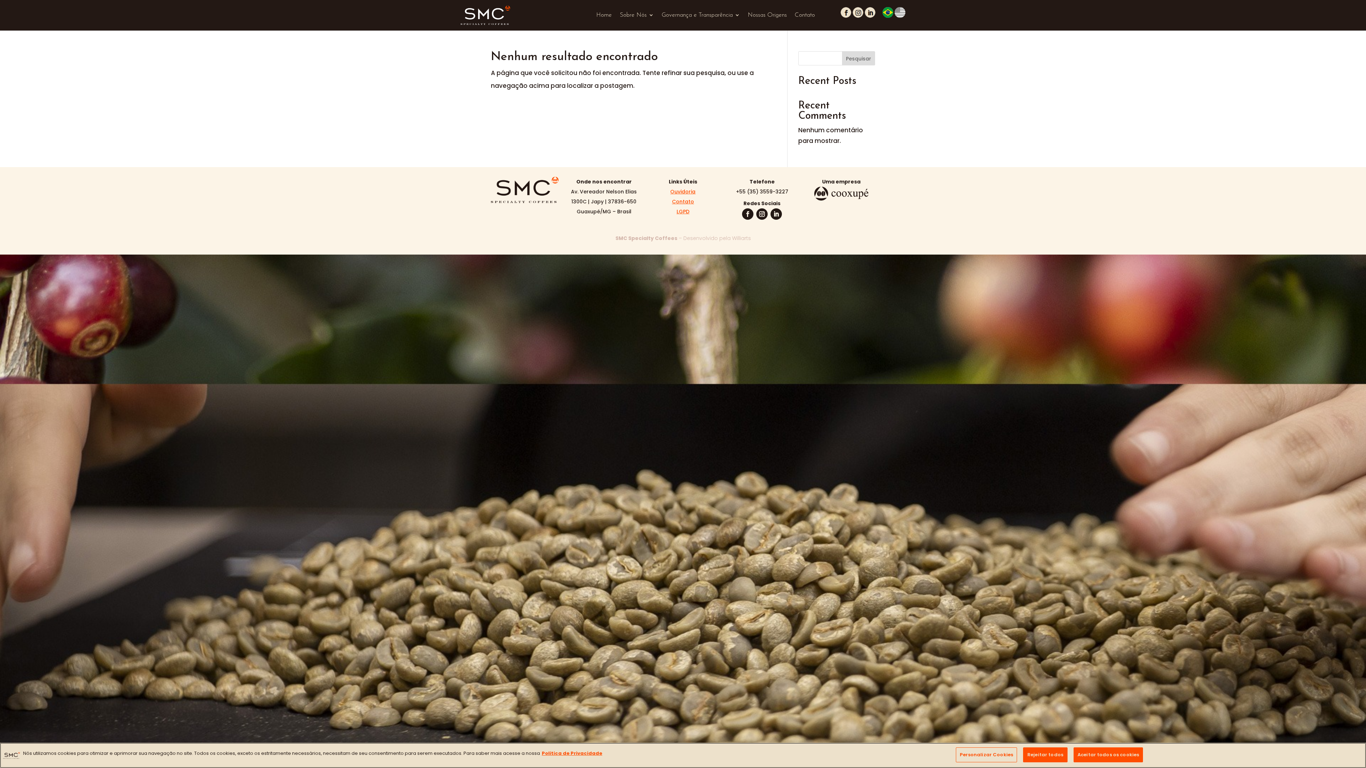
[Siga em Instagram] (762, 214)
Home (604, 15)
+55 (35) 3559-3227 (762, 191)
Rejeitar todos (1045, 754)
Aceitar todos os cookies (1108, 754)
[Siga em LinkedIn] (776, 214)
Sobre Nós (633, 15)
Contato (805, 15)
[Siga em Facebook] (747, 214)
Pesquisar (858, 58)
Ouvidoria (682, 191)
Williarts (741, 238)
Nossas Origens (767, 15)
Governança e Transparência (697, 15)
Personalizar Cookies (986, 754)
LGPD (683, 211)
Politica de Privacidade (572, 753)
